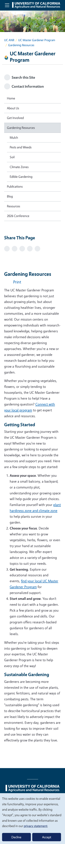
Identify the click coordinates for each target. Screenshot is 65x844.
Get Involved (15, 118)
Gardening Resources (21, 128)
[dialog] (32, 818)
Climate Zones (19, 167)
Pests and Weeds (21, 147)
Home (11, 98)
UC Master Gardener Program (36, 40)
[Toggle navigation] (7, 5)
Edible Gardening (21, 176)
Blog (10, 196)
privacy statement (35, 826)
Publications (15, 186)
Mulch (14, 137)
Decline (16, 837)
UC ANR (9, 40)
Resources (13, 206)
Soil (12, 157)
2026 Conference (18, 216)
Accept (46, 837)
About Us (13, 108)
